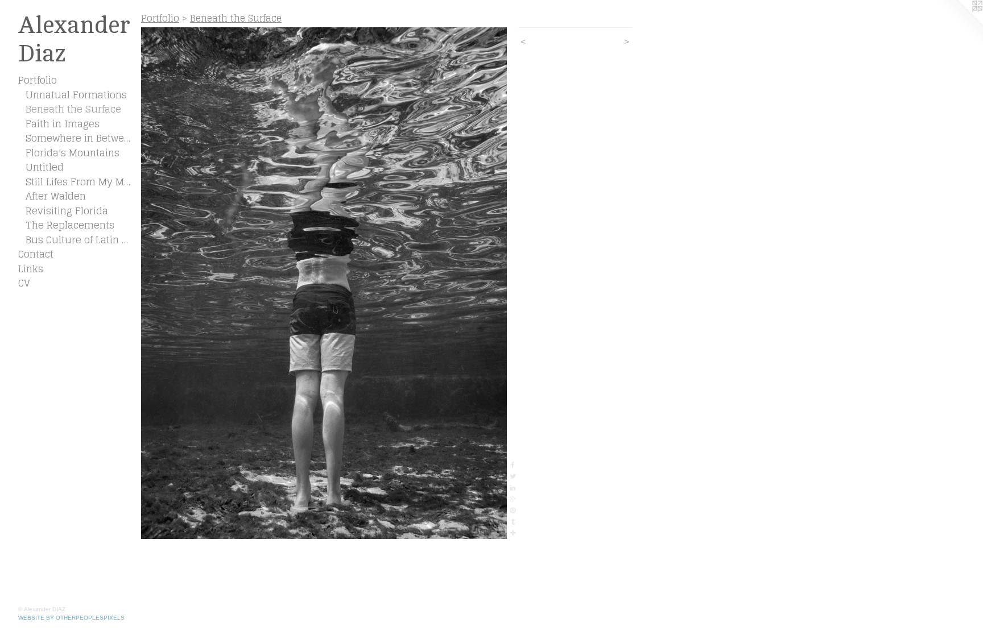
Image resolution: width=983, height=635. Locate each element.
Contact (35, 254)
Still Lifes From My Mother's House (79, 182)
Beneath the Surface (73, 109)
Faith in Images (63, 124)
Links (30, 269)
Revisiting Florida (67, 211)
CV (24, 283)
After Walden (56, 196)
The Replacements (70, 225)
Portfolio (37, 80)
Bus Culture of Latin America (79, 240)
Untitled (45, 167)
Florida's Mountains (72, 153)
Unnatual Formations (76, 95)
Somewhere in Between (79, 138)
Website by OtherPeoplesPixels (71, 618)
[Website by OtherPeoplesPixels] (960, 22)
